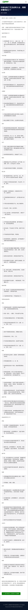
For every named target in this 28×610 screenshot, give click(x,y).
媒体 (7, 18)
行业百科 (5, 12)
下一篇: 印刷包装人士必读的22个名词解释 (11, 593)
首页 (4, 18)
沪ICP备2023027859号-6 (16, 606)
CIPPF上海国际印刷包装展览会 (12, 604)
